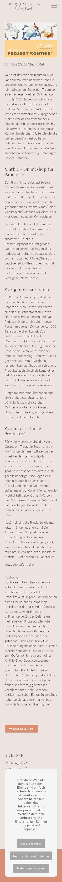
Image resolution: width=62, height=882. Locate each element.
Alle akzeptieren (31, 843)
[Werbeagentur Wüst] (26, 7)
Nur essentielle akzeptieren (31, 855)
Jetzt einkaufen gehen (20, 564)
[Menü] (52, 7)
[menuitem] (52, 7)
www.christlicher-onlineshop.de (27, 704)
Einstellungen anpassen (31, 868)
